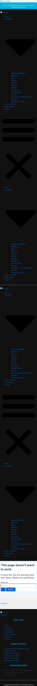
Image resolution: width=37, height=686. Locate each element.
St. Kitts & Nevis (16, 92)
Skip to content (5, 1)
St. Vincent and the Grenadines (21, 97)
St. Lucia (14, 94)
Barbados (14, 76)
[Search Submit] (3, 589)
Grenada (14, 83)
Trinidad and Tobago (18, 102)
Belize (13, 78)
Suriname (14, 99)
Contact (7, 109)
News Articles (9, 106)
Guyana (13, 85)
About (6, 16)
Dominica (14, 80)
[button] (14, 19)
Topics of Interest (10, 104)
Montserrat (14, 90)
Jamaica (13, 87)
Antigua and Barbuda (18, 73)
